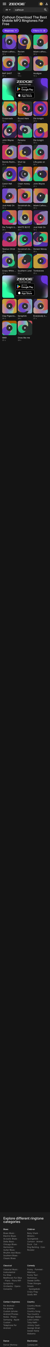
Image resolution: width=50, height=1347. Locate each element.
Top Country (33, 1314)
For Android (8, 1305)
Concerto (7, 1289)
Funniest (39, 1269)
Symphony (8, 1283)
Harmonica (8, 1247)
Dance (6, 1341)
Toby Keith (32, 1322)
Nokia (6, 1317)
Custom (7, 1322)
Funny (30, 1269)
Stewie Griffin (33, 1280)
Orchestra (8, 1286)
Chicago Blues (10, 1244)
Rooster (30, 1250)
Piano (7, 1280)
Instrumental (9, 1272)
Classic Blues (9, 1258)
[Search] (45, 10)
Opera (17, 1286)
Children (31, 1229)
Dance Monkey (10, 1345)
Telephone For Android (10, 1326)
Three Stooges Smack (34, 1284)
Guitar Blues (9, 1250)
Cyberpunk (32, 1345)
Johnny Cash (33, 1325)
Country (31, 1302)
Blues (5, 1229)
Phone (13, 1317)
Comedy (31, 1265)
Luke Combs (33, 1319)
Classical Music (10, 1269)
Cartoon (31, 1241)
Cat (35, 1244)
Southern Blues (10, 1255)
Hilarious (31, 1272)
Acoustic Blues (10, 1239)
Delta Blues (8, 1241)
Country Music (34, 1305)
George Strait (33, 1328)
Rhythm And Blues (11, 1252)
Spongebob (32, 1239)
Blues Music (8, 1233)
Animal (39, 1241)
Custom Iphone (10, 1311)
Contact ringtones (11, 1302)
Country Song (33, 1311)
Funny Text (32, 1275)
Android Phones (10, 1314)
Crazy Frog (32, 1292)
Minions (30, 1236)
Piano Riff (16, 1280)
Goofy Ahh (32, 1294)
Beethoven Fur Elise (12, 1278)
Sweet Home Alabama (33, 1332)
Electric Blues (9, 1236)
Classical (7, 1265)
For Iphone (8, 1308)
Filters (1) (37, 30)
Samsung (7, 1319)
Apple (16, 1319)
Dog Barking (33, 1247)
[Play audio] (9, 42)
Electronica (32, 1341)
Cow (43, 1247)
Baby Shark (32, 1233)
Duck (29, 1244)
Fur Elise (7, 1275)
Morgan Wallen (34, 1317)
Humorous (32, 1278)
